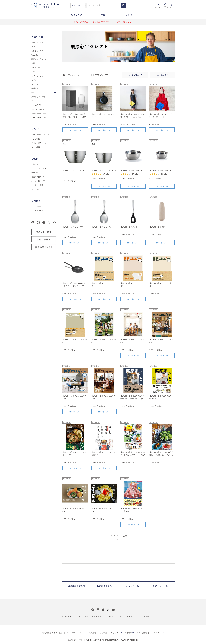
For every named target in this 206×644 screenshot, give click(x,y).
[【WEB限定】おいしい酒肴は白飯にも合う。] (104, 437)
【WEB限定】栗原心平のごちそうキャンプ (74, 453)
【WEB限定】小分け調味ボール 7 (133, 171)
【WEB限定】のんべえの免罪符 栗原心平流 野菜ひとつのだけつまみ (161, 453)
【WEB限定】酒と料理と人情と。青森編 (131, 510)
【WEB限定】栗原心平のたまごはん (103, 510)
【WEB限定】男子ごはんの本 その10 (132, 341)
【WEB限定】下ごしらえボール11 (74, 172)
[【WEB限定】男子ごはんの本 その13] (162, 324)
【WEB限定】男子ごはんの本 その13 (161, 341)
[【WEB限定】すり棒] (162, 211)
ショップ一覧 (36, 206)
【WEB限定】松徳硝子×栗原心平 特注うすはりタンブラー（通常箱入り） (75, 115)
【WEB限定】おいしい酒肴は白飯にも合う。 (103, 453)
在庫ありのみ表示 (101, 75)
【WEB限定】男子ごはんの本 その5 (103, 284)
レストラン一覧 (37, 211)
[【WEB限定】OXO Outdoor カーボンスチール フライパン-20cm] (75, 268)
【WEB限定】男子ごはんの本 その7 (161, 284)
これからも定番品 (38, 51)
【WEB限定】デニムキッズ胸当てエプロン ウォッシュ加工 (132, 115)
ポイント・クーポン (126, 616)
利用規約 (92, 633)
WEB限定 (35, 55)
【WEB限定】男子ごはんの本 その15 (74, 397)
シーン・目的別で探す (39, 118)
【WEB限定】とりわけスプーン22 (74, 228)
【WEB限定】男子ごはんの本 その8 (74, 341)
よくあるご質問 (37, 185)
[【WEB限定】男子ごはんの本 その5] (104, 268)
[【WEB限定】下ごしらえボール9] (104, 155)
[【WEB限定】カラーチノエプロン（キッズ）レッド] (162, 98)
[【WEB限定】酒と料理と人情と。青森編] (133, 493)
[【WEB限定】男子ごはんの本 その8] (75, 324)
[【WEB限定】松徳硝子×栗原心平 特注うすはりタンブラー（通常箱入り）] (75, 98)
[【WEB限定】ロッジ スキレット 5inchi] (104, 98)
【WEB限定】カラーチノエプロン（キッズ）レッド (161, 115)
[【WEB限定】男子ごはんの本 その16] (104, 380)
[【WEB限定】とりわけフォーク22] (104, 211)
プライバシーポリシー (75, 633)
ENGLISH (158, 633)
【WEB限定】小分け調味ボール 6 (162, 171)
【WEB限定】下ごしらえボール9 (103, 171)
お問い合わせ (36, 189)
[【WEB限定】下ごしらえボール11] (75, 155)
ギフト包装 (109, 616)
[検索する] (123, 5)
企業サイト (115, 633)
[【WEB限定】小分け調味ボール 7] (133, 155)
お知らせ (34, 164)
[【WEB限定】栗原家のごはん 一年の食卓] (162, 380)
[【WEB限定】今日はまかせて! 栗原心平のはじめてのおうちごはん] (133, 437)
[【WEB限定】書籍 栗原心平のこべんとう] (75, 493)
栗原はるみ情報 (104, 586)
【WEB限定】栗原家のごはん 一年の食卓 (161, 397)
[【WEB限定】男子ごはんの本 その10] (133, 324)
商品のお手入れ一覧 (38, 113)
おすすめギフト (37, 105)
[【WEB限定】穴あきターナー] (133, 211)
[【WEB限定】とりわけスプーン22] (75, 211)
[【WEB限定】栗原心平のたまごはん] (104, 493)
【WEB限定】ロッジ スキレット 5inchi (103, 115)
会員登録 (165, 7)
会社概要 (103, 633)
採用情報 (128, 633)
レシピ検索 (35, 147)
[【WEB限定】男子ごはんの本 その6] (133, 268)
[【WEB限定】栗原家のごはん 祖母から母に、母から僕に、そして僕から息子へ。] (133, 380)
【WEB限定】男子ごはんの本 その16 (103, 397)
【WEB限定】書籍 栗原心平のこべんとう (74, 510)
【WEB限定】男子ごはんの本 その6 (132, 284)
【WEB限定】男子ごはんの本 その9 (103, 341)
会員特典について (38, 177)
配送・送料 (96, 616)
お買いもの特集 (37, 42)
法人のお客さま (143, 633)
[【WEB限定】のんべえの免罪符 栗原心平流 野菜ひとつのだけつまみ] (162, 437)
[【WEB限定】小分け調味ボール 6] (162, 155)
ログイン (157, 7)
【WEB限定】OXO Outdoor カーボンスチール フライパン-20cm (74, 284)
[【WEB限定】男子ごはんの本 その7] (162, 268)
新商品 (33, 47)
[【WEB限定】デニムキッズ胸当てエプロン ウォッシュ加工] (133, 98)
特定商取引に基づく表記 (52, 633)
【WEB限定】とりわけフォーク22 (103, 228)
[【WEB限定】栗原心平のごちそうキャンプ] (75, 437)
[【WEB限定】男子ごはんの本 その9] (104, 324)
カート (172, 7)
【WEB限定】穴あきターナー (131, 227)
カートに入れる (75, 130)
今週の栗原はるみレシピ (40, 135)
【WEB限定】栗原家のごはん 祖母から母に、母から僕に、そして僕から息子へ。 (132, 397)
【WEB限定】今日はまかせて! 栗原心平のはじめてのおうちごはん (132, 453)
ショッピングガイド (38, 168)
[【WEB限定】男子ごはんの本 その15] (75, 380)
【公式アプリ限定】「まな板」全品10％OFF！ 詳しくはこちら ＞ (103, 22)
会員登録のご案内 (76, 586)
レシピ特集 (35, 139)
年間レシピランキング (39, 143)
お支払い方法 (82, 616)
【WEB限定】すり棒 (157, 227)
